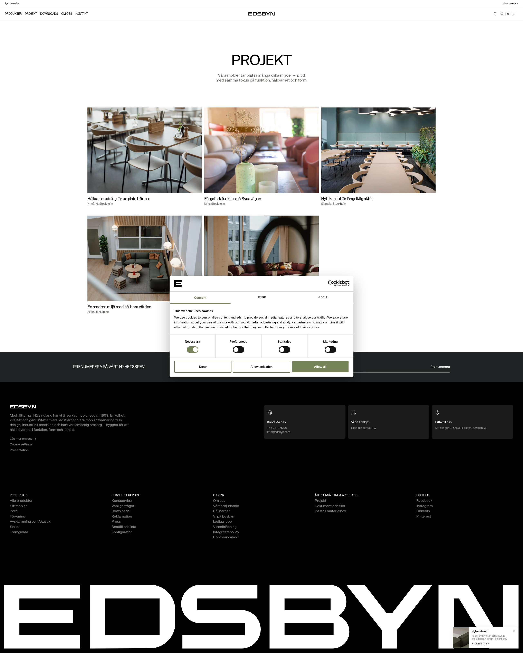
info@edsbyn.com (278, 432)
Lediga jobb (222, 521)
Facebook (424, 501)
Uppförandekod (225, 537)
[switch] (238, 349)
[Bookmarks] (495, 14)
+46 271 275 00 (277, 428)
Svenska (14, 3)
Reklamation (122, 516)
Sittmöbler (18, 506)
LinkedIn (423, 511)
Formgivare (19, 532)
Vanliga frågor (123, 506)
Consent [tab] (200, 297)
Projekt (31, 13)
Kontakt (81, 13)
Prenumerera (440, 367)
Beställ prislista (124, 527)
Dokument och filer (330, 506)
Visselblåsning (225, 527)
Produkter (13, 13)
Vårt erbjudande (226, 506)
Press (116, 521)
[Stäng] (514, 631)
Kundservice (510, 3)
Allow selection (261, 366)
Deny (202, 366)
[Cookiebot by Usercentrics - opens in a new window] (331, 283)
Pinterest (423, 516)
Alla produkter (21, 501)
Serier (15, 527)
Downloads (49, 13)
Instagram (424, 506)
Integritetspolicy (226, 532)
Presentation (19, 450)
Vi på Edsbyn (223, 516)
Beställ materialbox (330, 511)
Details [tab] (262, 297)
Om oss (66, 13)
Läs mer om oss (21, 439)
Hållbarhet (221, 511)
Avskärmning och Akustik (30, 521)
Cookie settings (21, 444)
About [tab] (322, 297)
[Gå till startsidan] (261, 14)
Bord (14, 511)
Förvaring (17, 516)
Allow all (320, 366)
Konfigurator (122, 532)
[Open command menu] (508, 14)
